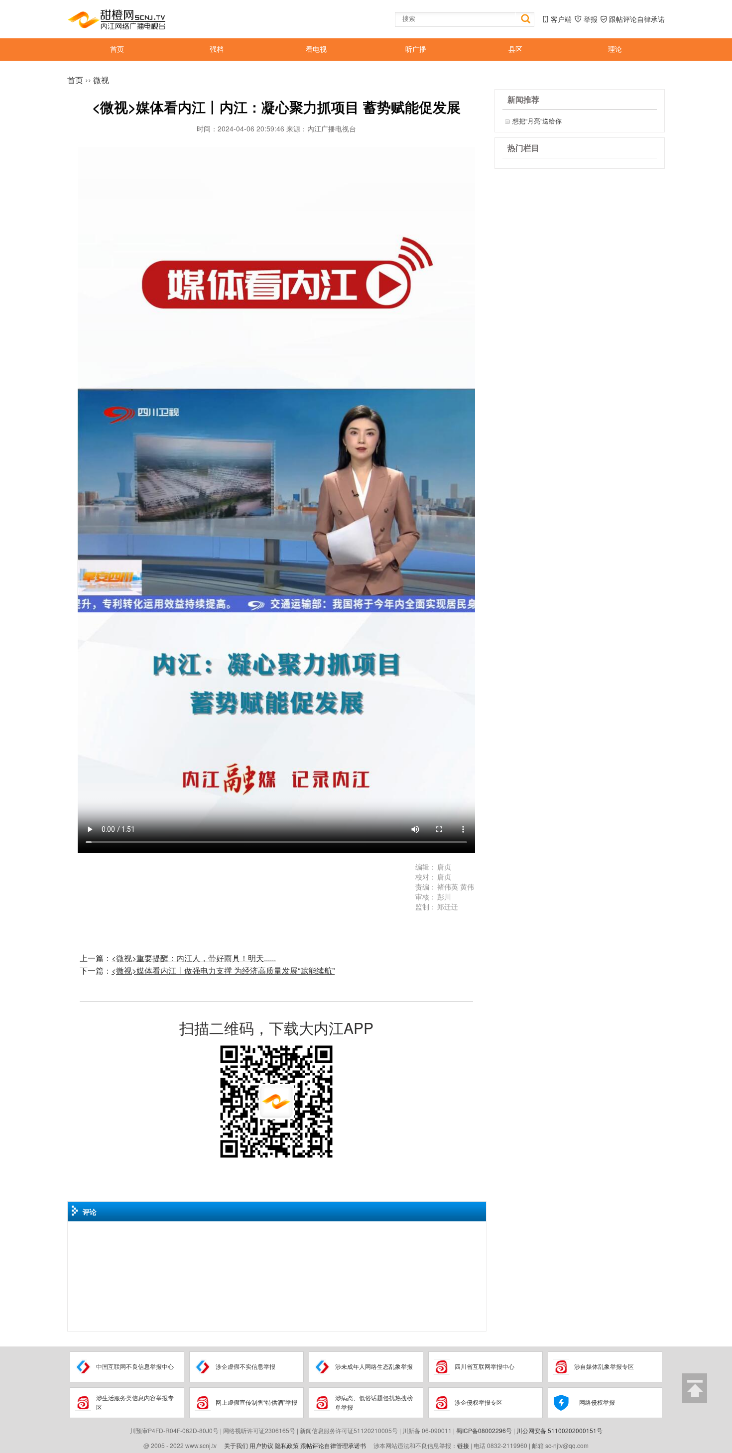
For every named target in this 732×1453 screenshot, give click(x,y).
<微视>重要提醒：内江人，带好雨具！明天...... (194, 958)
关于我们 (236, 1445)
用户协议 (261, 1445)
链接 (463, 1445)
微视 (101, 80)
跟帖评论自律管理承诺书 (333, 1445)
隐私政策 (287, 1445)
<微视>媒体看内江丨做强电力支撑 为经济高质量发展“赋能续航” (223, 970)
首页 (75, 80)
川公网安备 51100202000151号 (559, 1430)
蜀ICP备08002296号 (484, 1430)
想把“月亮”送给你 (537, 120)
